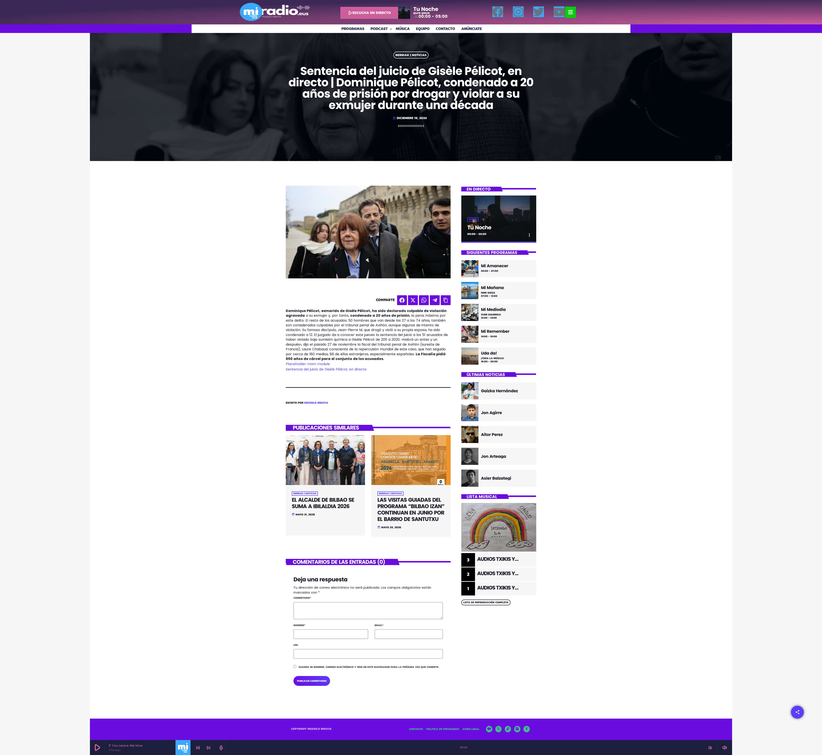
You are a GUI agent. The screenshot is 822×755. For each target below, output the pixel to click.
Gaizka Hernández (499, 391)
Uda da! (489, 353)
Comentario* (302, 598)
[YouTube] (489, 729)
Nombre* (299, 625)
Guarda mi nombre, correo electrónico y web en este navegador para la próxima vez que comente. (369, 667)
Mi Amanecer (494, 266)
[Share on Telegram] (435, 300)
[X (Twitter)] (498, 729)
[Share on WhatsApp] (424, 300)
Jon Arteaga (493, 456)
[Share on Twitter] (413, 300)
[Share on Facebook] (402, 300)
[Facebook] (497, 11)
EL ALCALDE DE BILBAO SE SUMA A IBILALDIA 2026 (323, 503)
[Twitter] (538, 11)
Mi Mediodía (493, 309)
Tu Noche (479, 227)
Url (295, 645)
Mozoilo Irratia (316, 403)
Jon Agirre (491, 413)
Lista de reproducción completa (485, 602)
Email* (379, 625)
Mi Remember (495, 331)
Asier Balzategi (496, 478)
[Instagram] (518, 11)
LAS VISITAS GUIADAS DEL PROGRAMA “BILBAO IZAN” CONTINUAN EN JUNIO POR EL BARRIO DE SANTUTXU (410, 509)
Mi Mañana (492, 287)
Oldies (473, 219)
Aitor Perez (492, 434)
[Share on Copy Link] (446, 300)
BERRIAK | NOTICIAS (410, 55)
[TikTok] (508, 729)
